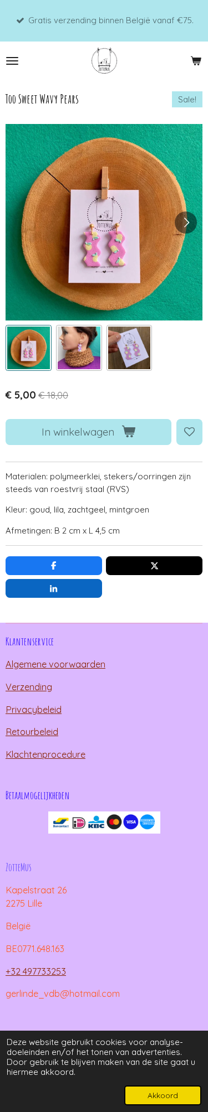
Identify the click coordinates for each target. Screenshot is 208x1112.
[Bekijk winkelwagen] (196, 61)
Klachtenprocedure (45, 754)
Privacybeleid (34, 709)
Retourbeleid (32, 731)
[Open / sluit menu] (12, 61)
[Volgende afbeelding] (186, 222)
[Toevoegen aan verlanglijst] (189, 432)
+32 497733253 (36, 971)
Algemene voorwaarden (55, 664)
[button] (29, 348)
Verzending (29, 686)
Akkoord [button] (163, 1095)
